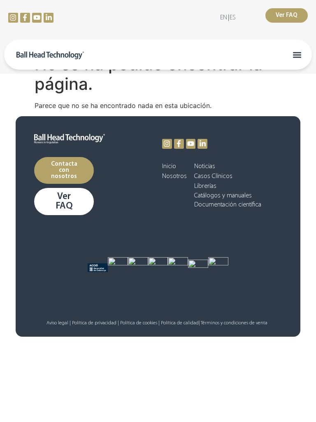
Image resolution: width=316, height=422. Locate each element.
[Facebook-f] (25, 18)
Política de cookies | (140, 323)
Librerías (205, 186)
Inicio (169, 166)
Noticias (204, 166)
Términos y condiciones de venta (235, 323)
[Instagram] (13, 18)
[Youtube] (37, 18)
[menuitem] (223, 17)
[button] (297, 54)
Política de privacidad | (95, 323)
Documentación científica (227, 205)
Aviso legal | (58, 323)
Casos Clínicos (213, 176)
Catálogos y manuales (223, 195)
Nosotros (174, 176)
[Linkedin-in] (48, 18)
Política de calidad (180, 323)
